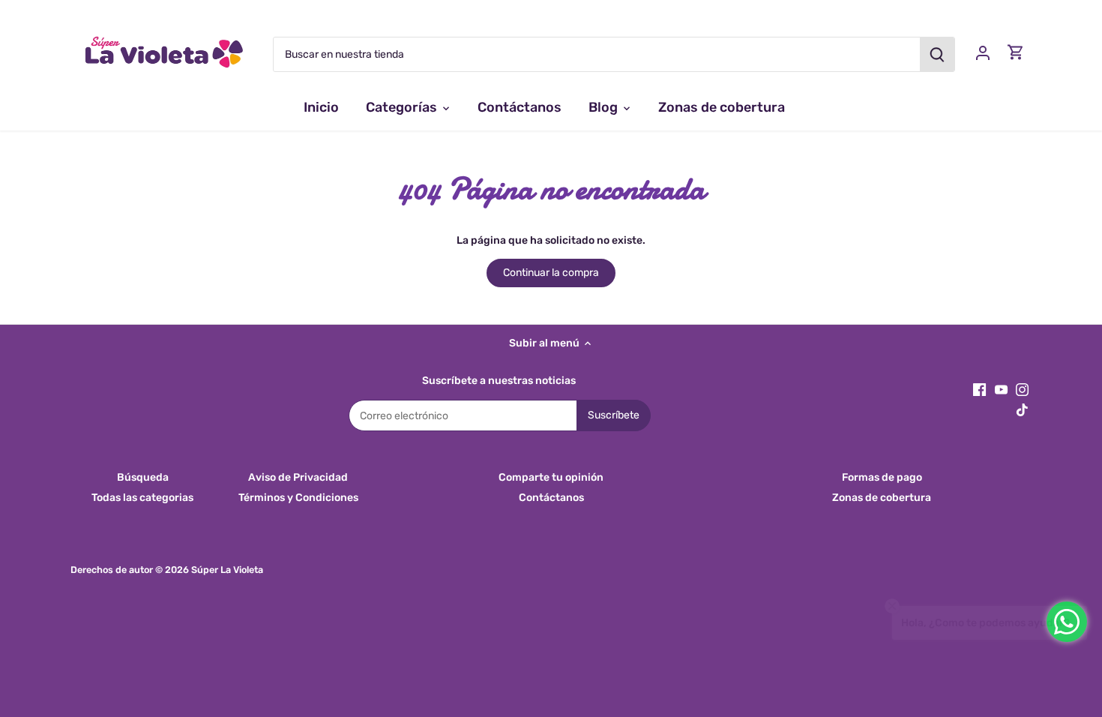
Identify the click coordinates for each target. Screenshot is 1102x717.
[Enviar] (937, 54)
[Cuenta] (982, 52)
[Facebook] (979, 389)
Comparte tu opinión (551, 477)
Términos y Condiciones (298, 497)
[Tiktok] (1022, 409)
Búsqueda (143, 477)
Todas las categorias (142, 497)
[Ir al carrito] (1016, 52)
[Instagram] (1022, 389)
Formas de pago (882, 477)
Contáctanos (551, 497)
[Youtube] (1001, 389)
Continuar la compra (551, 272)
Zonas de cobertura (881, 497)
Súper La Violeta (227, 569)
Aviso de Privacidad (298, 477)
